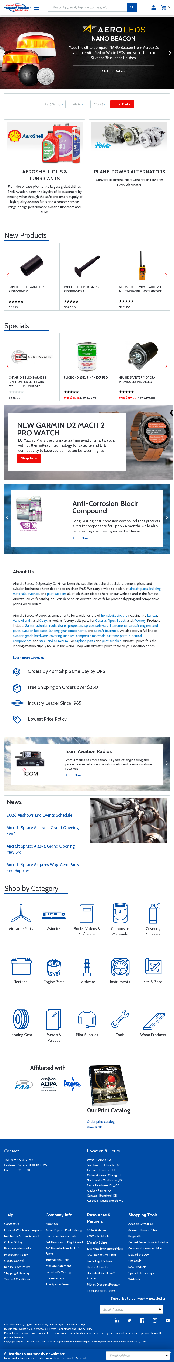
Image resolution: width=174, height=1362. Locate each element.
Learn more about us (29, 657)
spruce (89, 626)
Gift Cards (134, 1261)
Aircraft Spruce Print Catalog (64, 1230)
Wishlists (134, 1279)
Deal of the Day (138, 1254)
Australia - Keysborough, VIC (105, 1201)
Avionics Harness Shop (143, 1230)
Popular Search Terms (101, 1291)
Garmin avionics (36, 626)
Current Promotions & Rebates (148, 1242)
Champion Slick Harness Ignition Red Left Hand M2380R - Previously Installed (27, 382)
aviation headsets (35, 631)
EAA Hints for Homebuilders (105, 1249)
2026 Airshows (96, 1230)
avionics (33, 594)
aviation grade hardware (30, 636)
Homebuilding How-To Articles (101, 1275)
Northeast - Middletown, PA (105, 1180)
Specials (16, 325)
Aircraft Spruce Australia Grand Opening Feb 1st (43, 830)
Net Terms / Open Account (21, 1236)
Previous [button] (7, 275)
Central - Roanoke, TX (101, 1170)
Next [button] (166, 275)
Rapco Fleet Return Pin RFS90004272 (82, 289)
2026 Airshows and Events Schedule (39, 815)
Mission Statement (58, 1266)
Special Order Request (142, 1273)
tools (52, 626)
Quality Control (14, 1261)
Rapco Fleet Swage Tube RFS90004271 (27, 289)
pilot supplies (56, 594)
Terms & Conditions (17, 1279)
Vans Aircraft (22, 620)
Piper (111, 620)
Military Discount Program (103, 1284)
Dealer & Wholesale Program (23, 1230)
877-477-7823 (26, 1160)
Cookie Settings (76, 1324)
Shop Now (29, 458)
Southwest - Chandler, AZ (104, 1165)
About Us (52, 1224)
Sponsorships (55, 1278)
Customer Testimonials (61, 1236)
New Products (25, 235)
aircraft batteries (106, 631)
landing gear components (67, 631)
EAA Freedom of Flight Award (64, 1242)
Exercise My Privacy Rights (50, 1324)
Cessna (100, 620)
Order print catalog (101, 1122)
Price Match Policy (16, 1254)
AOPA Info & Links (98, 1236)
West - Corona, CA (99, 1160)
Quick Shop (32, 304)
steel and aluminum (53, 641)
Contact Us (11, 1224)
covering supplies (61, 636)
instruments (119, 626)
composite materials (90, 636)
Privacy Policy (84, 1328)
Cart (168, 7)
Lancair (152, 615)
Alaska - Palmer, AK (99, 1190)
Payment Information (18, 1248)
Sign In (153, 7)
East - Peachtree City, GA (103, 1185)
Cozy (43, 620)
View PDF (94, 1127)
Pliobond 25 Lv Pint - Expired (86, 377)
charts (62, 626)
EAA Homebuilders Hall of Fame (62, 1251)
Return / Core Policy (17, 1267)
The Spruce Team (57, 1284)
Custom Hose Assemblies (145, 1248)
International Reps (57, 1260)
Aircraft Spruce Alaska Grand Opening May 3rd (41, 849)
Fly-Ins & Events (97, 1267)
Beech (121, 620)
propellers (75, 626)
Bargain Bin (135, 1236)
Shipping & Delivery (16, 1273)
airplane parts (85, 641)
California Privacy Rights (18, 1324)
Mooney (139, 620)
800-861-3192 (38, 1165)
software (102, 626)
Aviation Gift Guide (140, 1224)
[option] (87, 54)
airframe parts (117, 636)
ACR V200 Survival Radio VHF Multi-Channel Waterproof (141, 289)
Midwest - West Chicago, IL (104, 1175)
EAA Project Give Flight (101, 1255)
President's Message (59, 1272)
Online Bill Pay (13, 1242)
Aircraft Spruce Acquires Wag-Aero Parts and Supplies (43, 867)
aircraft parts (138, 589)
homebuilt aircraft (114, 615)
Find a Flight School (99, 1261)
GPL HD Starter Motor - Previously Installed (137, 380)
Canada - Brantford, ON (102, 1195)
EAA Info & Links (97, 1242)
